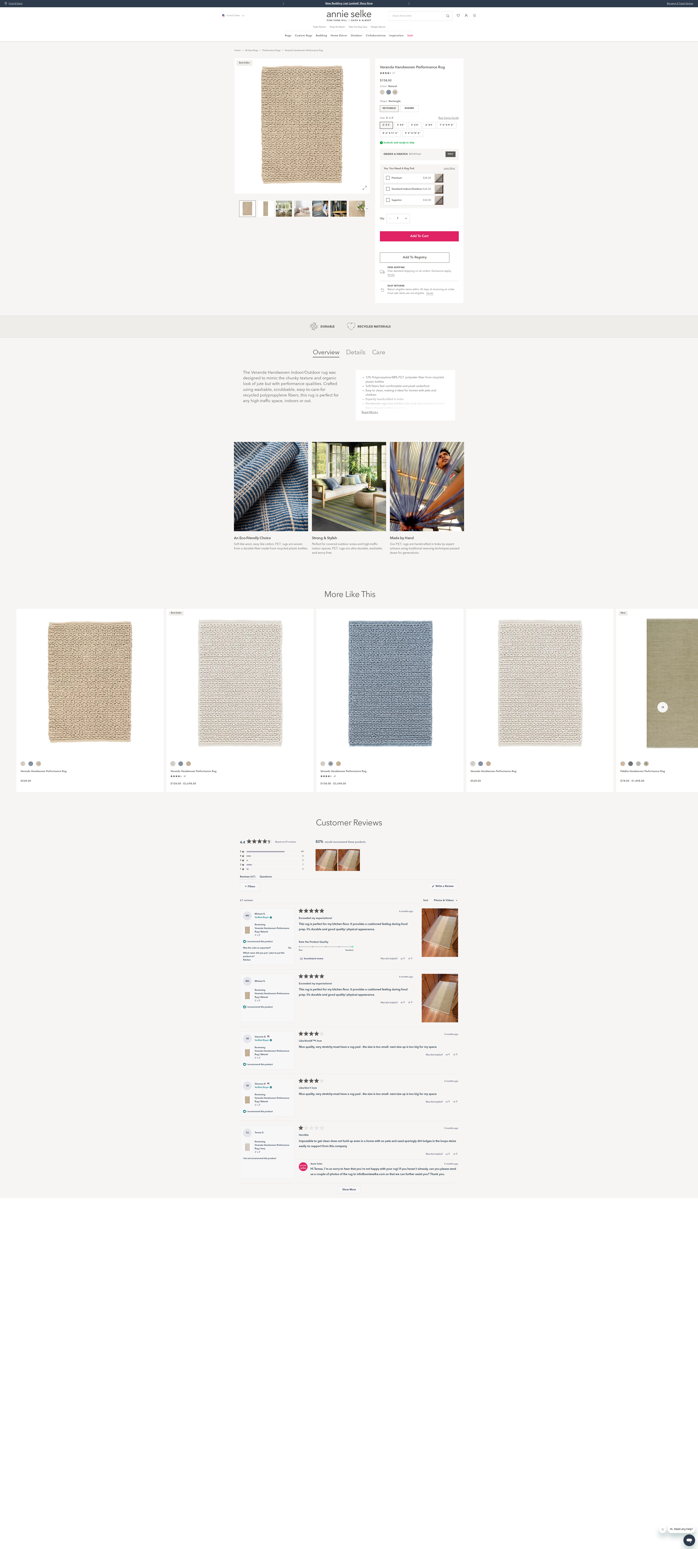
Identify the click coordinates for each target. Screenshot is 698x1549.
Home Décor (339, 35)
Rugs (288, 35)
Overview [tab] (326, 352)
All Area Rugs (251, 50)
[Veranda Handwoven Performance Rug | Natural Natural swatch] (188, 763)
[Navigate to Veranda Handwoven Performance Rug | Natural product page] (90, 681)
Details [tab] (355, 352)
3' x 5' (400, 125)
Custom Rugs (303, 35)
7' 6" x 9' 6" (447, 125)
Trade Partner (319, 27)
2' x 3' (386, 125)
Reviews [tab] (247, 877)
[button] (387, 72)
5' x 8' (415, 125)
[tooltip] (311, 959)
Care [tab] (378, 352)
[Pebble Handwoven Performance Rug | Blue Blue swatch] (630, 763)
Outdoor (356, 35)
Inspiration (396, 35)
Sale (410, 35)
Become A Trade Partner (680, 4)
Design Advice (378, 27)
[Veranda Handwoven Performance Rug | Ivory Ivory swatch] (382, 92)
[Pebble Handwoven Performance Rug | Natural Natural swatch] (622, 763)
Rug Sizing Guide (448, 118)
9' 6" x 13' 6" (412, 133)
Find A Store (15, 4)
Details (391, 275)
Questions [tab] (266, 877)
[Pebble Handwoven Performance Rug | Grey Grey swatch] (638, 763)
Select (450, 154)
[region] (338, 860)
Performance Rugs (271, 50)
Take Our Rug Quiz (358, 27)
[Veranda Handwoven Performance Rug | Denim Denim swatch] (388, 92)
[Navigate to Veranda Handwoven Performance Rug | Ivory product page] (240, 681)
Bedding (321, 35)
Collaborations (376, 35)
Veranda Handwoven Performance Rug (304, 50)
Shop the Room (337, 27)
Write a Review (446, 887)
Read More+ (370, 412)
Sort (426, 900)
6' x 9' (429, 125)
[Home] (349, 20)
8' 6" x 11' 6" (390, 133)
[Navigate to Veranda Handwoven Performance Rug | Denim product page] (390, 681)
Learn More (449, 168)
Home (237, 50)
